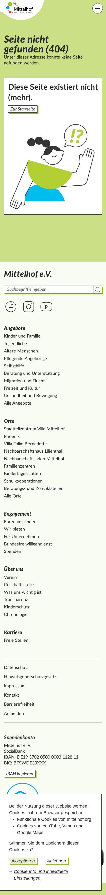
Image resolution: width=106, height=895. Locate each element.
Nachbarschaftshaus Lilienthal (33, 451)
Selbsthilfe (14, 366)
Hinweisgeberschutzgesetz (30, 677)
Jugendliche (15, 344)
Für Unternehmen (21, 537)
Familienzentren (19, 466)
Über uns (13, 569)
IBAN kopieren (19, 774)
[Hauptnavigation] (97, 8)
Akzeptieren (23, 861)
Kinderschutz (17, 607)
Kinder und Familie (22, 336)
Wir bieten (14, 529)
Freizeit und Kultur (22, 388)
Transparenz (16, 600)
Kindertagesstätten (22, 474)
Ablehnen (56, 861)
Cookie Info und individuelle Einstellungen (41, 875)
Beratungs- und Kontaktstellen (33, 488)
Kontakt (11, 695)
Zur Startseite (22, 109)
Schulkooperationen (23, 481)
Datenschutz (16, 667)
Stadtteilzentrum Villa (34, 429)
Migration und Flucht (24, 381)
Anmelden (14, 714)
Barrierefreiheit (19, 704)
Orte (9, 421)
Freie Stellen (16, 640)
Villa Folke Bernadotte (25, 444)
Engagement (17, 514)
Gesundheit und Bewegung (30, 396)
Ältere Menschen (21, 351)
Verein (10, 577)
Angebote (14, 328)
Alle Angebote (17, 403)
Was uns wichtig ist (22, 592)
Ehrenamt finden (20, 522)
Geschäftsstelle (19, 585)
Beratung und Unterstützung (32, 373)
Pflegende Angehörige (25, 359)
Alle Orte (13, 496)
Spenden (12, 551)
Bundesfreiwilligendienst (28, 544)
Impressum (15, 686)
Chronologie (16, 615)
